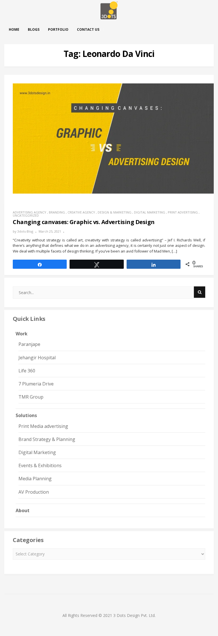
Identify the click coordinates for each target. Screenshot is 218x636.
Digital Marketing (149, 212)
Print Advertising (183, 212)
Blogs (33, 29)
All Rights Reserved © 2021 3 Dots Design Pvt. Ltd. (109, 615)
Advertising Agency (29, 212)
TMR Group (30, 397)
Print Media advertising (43, 426)
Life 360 (26, 371)
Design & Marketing (114, 212)
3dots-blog (25, 231)
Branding (57, 212)
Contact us (88, 29)
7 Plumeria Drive (36, 384)
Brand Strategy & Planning (46, 439)
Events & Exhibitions (40, 465)
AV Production (33, 492)
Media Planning (35, 478)
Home (14, 29)
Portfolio (58, 29)
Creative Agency (81, 212)
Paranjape (29, 344)
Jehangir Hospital (37, 357)
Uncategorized (26, 215)
